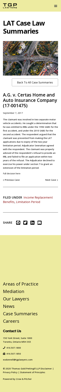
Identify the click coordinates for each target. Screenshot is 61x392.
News (9, 306)
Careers (11, 321)
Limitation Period (28, 202)
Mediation (13, 291)
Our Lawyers (16, 299)
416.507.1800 (13, 347)
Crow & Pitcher (24, 378)
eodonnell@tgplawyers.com (18, 359)
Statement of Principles (32, 372)
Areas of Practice (20, 284)
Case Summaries (20, 314)
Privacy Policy (10, 372)
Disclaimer (46, 368)
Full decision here (11, 173)
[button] (55, 5)
